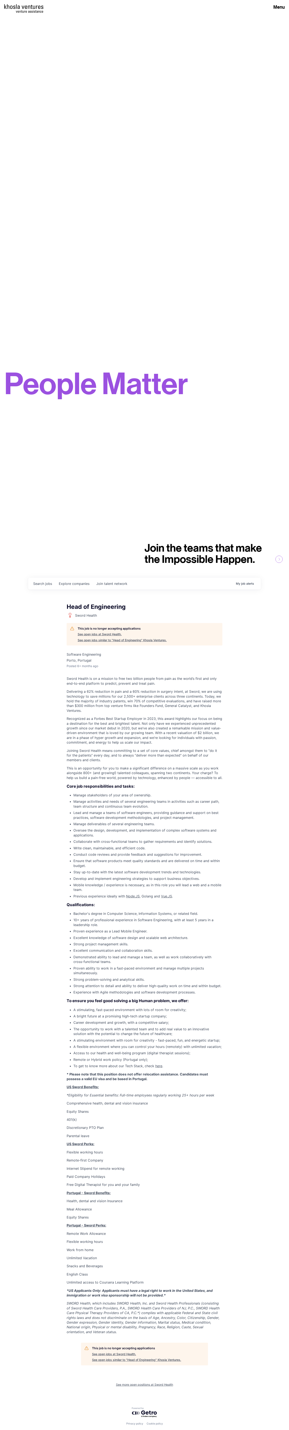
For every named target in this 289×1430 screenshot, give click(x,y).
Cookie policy (155, 1423)
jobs (42, 583)
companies (74, 583)
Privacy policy (134, 1423)
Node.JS (133, 896)
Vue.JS (166, 896)
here (158, 1066)
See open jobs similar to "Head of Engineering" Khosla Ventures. (122, 640)
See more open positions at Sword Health (144, 1384)
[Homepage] (23, 6)
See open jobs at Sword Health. (100, 634)
